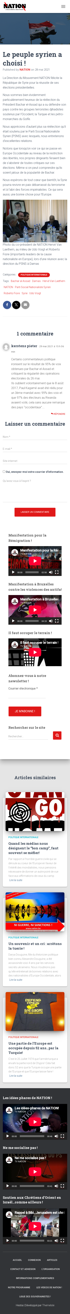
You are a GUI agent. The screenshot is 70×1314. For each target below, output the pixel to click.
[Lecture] (13, 572)
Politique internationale (34, 275)
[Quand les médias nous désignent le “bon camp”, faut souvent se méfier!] (35, 811)
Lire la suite (15, 880)
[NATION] (16, 6)
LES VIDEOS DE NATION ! (49, 1287)
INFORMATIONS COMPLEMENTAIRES (35, 1278)
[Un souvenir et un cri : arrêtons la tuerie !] (35, 911)
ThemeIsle (48, 1305)
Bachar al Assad (20, 281)
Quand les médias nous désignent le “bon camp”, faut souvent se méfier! (33, 848)
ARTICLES (52, 1260)
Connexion (34, 1260)
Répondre (59, 414)
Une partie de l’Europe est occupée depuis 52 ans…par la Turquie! (33, 1048)
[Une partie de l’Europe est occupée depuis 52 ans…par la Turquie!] (35, 1011)
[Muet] (51, 572)
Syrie (24, 293)
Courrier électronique (23, 688)
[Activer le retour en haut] (62, 1306)
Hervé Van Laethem (54, 281)
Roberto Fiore (12, 293)
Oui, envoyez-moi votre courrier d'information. (34, 471)
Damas (36, 281)
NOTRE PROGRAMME (19, 1287)
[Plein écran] (57, 572)
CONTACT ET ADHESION (22, 1269)
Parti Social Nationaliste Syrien (33, 287)
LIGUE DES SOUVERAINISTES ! (35, 1296)
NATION (8, 287)
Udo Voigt (35, 293)
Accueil (17, 1260)
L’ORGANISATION (51, 1269)
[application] (35, 561)
